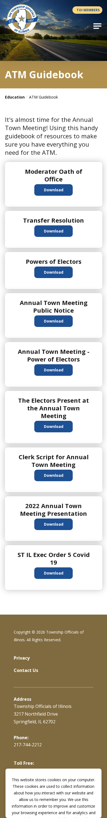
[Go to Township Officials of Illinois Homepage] (25, 19)
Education (15, 97)
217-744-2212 (28, 745)
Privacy (22, 658)
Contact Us (26, 670)
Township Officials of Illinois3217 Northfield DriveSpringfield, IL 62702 (43, 714)
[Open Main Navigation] (97, 26)
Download (53, 189)
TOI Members (88, 10)
